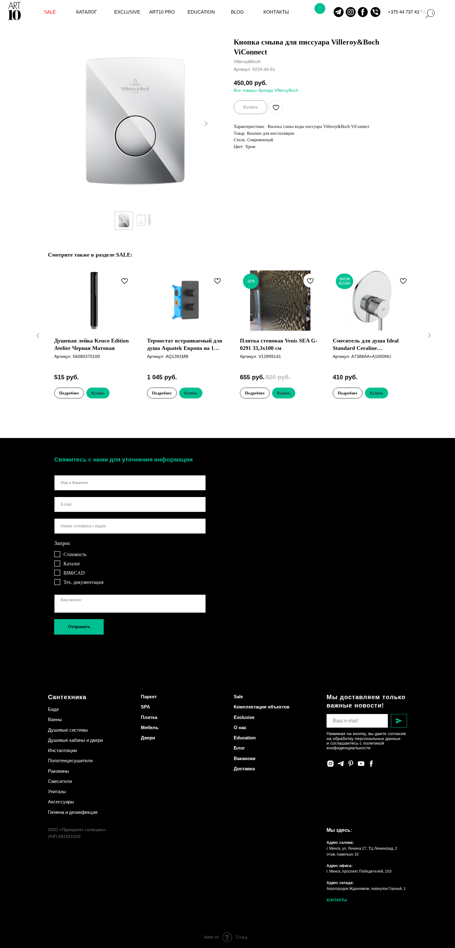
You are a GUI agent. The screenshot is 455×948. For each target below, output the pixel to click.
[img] (339, 12)
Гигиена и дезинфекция (73, 812)
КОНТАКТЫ (337, 900)
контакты (276, 12)
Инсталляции (62, 750)
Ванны (55, 719)
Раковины (58, 771)
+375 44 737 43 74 (406, 12)
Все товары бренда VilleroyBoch (266, 90)
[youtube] (361, 763)
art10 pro (162, 12)
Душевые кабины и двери (75, 740)
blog (237, 12)
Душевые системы (68, 730)
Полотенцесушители (70, 760)
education (201, 12)
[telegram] (340, 763)
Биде (53, 709)
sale (50, 12)
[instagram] (330, 763)
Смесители (60, 781)
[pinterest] (351, 763)
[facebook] (371, 763)
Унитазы (57, 791)
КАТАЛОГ (86, 12)
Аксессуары (61, 801)
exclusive (127, 12)
